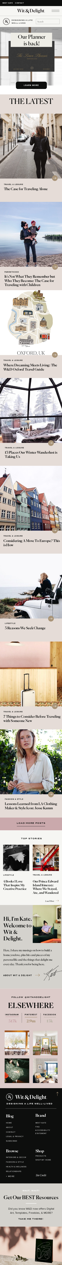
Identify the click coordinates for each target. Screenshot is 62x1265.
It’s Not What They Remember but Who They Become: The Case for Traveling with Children (30, 281)
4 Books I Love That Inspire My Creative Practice (15, 885)
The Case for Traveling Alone (26, 189)
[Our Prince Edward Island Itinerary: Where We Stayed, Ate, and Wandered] (46, 858)
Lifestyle (10, 623)
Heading (30, 823)
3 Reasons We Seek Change (25, 628)
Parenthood (12, 272)
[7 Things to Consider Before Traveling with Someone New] (31, 674)
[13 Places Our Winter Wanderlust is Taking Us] (31, 410)
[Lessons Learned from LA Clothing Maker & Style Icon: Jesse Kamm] (31, 761)
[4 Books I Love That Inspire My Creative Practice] (16, 858)
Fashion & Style (14, 799)
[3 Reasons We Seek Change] (31, 586)
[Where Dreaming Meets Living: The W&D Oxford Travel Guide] (31, 322)
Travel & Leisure (13, 184)
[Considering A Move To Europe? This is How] (31, 498)
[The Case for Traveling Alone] (31, 146)
